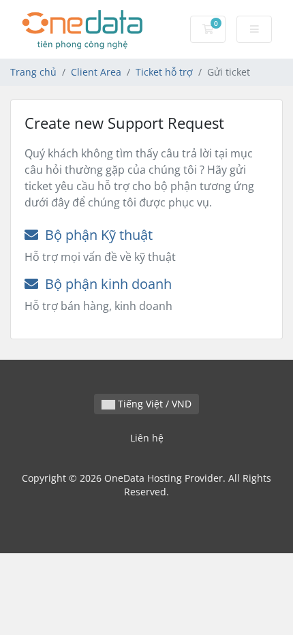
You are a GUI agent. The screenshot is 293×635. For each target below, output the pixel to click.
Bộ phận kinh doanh (105, 284)
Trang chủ (33, 71)
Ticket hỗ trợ (164, 71)
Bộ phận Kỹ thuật (95, 235)
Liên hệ (147, 437)
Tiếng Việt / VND (153, 403)
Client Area (96, 71)
